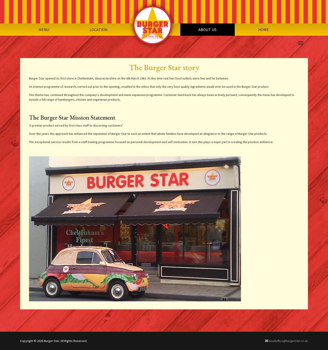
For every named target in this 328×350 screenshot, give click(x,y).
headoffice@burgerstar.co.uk (288, 341)
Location (98, 29)
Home (263, 29)
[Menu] (299, 43)
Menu (44, 29)
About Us (207, 29)
